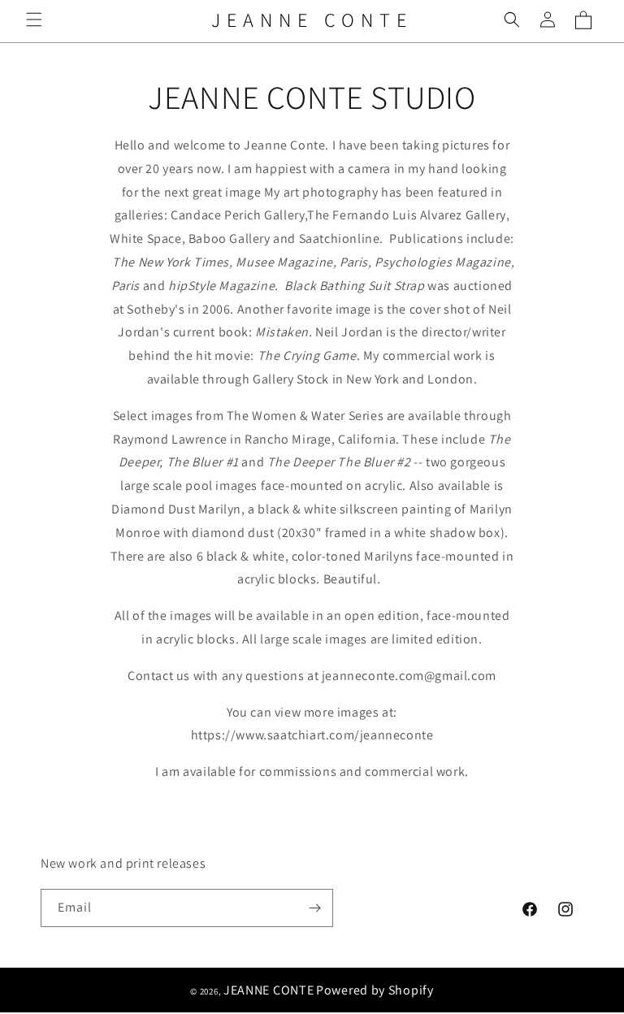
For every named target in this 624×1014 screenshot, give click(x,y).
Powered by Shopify (375, 990)
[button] (34, 19)
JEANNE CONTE (268, 990)
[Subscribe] (314, 908)
